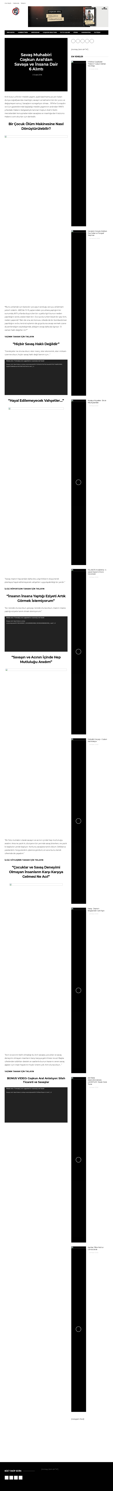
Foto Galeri (65, 32)
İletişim (23, 3)
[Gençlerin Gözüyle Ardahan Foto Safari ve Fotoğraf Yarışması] (78, 313)
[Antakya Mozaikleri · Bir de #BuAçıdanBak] (78, 482)
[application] (36, 377)
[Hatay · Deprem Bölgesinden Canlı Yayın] (78, 990)
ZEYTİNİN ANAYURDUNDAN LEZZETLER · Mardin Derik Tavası (97, 1081)
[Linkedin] (101, 3)
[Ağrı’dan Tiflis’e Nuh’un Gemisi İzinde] (78, 1329)
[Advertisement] (89, 1440)
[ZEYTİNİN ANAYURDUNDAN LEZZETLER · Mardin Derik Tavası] (78, 1160)
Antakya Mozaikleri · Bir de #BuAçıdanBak (97, 402)
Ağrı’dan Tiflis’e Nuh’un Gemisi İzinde (96, 1248)
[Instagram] (106, 3)
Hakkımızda (86, 32)
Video (75, 32)
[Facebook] (95, 3)
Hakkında (16, 3)
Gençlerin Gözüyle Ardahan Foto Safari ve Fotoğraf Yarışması (97, 233)
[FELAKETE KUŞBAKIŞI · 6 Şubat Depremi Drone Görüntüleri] (78, 651)
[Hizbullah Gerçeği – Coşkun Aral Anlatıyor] (78, 821)
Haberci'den (23, 32)
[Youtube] (104, 3)
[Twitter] (98, 3)
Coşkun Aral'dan (50, 32)
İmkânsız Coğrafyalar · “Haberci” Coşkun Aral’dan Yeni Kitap (97, 64)
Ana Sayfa (8, 3)
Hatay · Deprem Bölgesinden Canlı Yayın (96, 910)
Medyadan (35, 32)
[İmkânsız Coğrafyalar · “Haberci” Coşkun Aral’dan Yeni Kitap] (78, 143)
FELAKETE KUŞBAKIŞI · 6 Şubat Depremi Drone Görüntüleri (97, 572)
